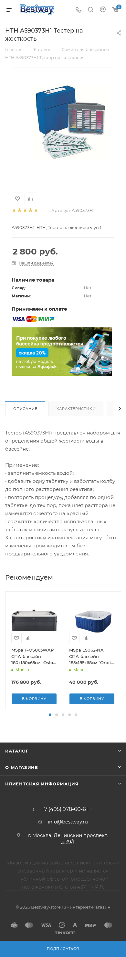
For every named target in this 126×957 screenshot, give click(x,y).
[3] (24, 210)
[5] (35, 210)
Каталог (17, 750)
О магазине (21, 767)
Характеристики (76, 408)
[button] (50, 715)
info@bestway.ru (68, 822)
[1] (13, 210)
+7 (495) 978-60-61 (64, 809)
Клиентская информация (42, 783)
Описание (25, 408)
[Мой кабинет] (103, 10)
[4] (30, 210)
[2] (19, 210)
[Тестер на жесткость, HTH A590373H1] (69, 120)
